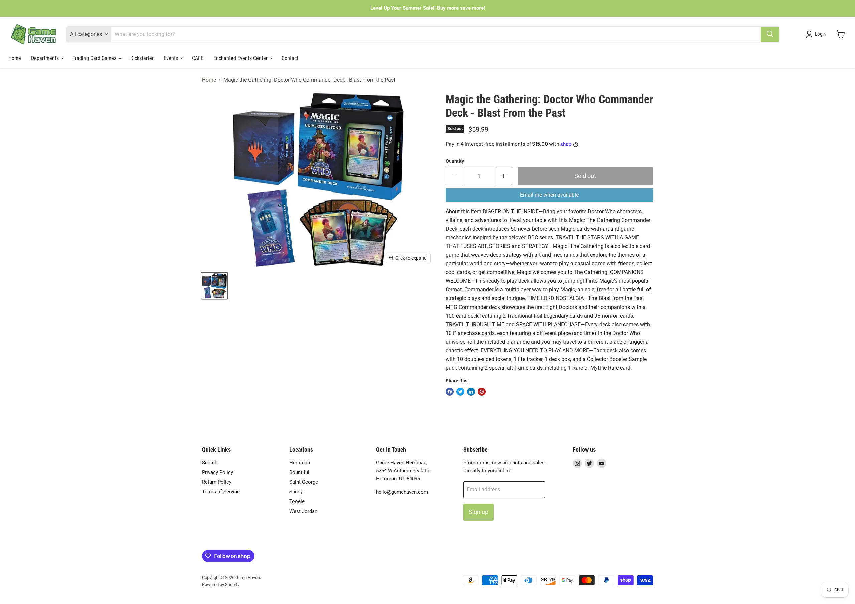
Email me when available (549, 195)
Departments (45, 58)
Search (209, 463)
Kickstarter (142, 58)
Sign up (478, 511)
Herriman (299, 463)
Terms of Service (221, 492)
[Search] (770, 34)
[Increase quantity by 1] (503, 176)
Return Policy (216, 482)
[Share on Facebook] (450, 392)
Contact (290, 58)
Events (171, 58)
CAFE (197, 58)
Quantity (455, 161)
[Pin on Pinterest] (482, 392)
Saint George (303, 482)
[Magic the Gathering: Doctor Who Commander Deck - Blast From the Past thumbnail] (214, 286)
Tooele (297, 501)
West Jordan (303, 511)
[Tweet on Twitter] (460, 392)
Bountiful (299, 472)
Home (14, 58)
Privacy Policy (217, 472)
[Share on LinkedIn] (471, 392)
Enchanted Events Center (241, 58)
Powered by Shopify (220, 584)
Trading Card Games (95, 58)
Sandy (296, 492)
